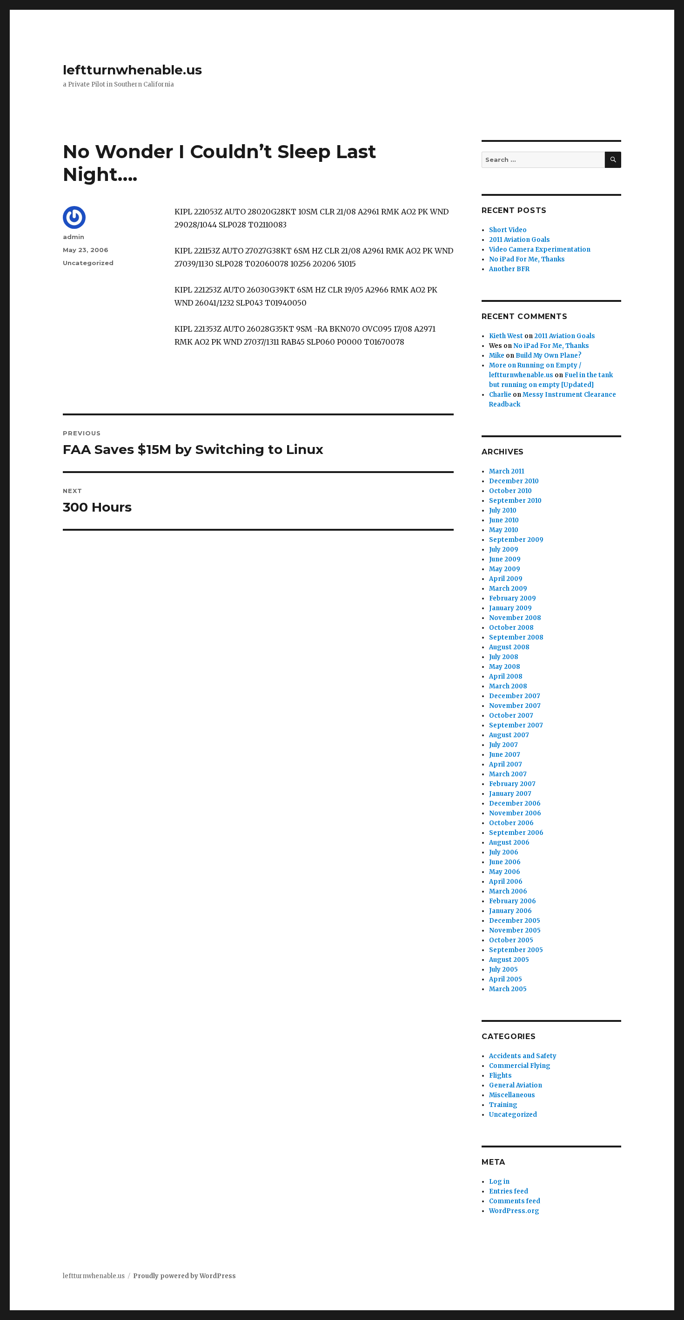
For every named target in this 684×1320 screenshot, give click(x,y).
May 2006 (504, 872)
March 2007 (508, 774)
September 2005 (516, 950)
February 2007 (512, 784)
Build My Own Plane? (549, 356)
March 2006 (508, 891)
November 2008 (515, 618)
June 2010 (504, 520)
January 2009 (510, 608)
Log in (499, 1182)
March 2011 (506, 471)
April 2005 (505, 979)
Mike (496, 356)
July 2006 (503, 852)
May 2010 (503, 530)
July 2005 (503, 969)
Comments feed (514, 1201)
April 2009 (506, 579)
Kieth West (506, 336)
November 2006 (515, 813)
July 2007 (503, 745)
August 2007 (509, 735)
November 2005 (515, 930)
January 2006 (510, 911)
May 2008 (504, 667)
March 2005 (508, 989)
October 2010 (510, 491)
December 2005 (514, 921)
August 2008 (509, 647)
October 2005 (511, 940)
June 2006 (505, 862)
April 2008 (506, 676)
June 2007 (504, 755)
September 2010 (515, 501)
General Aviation (515, 1085)
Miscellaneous (512, 1095)
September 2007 (516, 725)
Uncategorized (88, 263)
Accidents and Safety (523, 1056)
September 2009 (516, 540)
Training (503, 1105)
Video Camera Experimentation (539, 249)
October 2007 (511, 716)
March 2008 (508, 686)
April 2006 (506, 882)
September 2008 (516, 637)
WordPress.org (514, 1211)
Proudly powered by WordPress (184, 1276)
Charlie (500, 395)
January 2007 (510, 794)
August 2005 (509, 960)
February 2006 (512, 901)
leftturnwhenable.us (132, 70)
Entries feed (508, 1191)
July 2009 (503, 549)
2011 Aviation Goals (519, 240)
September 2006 (516, 833)
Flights (500, 1076)
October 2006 (511, 823)
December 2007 (514, 696)
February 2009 (512, 598)
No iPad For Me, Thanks (527, 259)
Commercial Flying (519, 1066)
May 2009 (504, 569)
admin (73, 236)
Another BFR (509, 269)
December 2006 (515, 803)
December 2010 (514, 481)
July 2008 (503, 657)
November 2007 (515, 706)
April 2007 (505, 764)
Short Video (508, 230)
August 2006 (509, 843)
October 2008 (511, 628)
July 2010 (502, 510)
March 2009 (508, 589)
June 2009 (505, 559)
